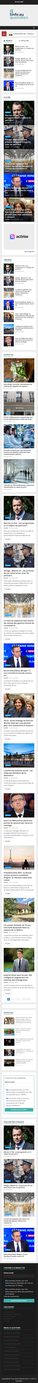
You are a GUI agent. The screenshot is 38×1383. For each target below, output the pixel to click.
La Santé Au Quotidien (12, 1333)
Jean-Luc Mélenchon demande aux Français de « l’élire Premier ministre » (24, 1040)
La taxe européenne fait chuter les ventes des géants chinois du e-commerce (18, 166)
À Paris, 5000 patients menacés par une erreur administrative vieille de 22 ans (19, 403)
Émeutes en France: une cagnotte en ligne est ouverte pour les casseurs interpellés (24, 1061)
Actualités (8, 380)
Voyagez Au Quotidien (12, 1366)
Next (28, 999)
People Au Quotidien (11, 1340)
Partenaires (8, 1319)
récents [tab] (8, 41)
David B (7, 122)
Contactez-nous (9, 1312)
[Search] (33, 28)
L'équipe (7, 1321)
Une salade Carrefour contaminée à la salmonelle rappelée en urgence (19, 370)
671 (24, 999)
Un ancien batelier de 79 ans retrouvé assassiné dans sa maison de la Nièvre (19, 910)
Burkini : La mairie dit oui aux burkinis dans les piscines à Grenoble (23, 1030)
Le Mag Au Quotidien (11, 1351)
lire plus (7, 539)
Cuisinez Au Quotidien (12, 1369)
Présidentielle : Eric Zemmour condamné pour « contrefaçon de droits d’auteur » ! (24, 1050)
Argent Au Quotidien (11, 1355)
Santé (7, 413)
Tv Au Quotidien (10, 1347)
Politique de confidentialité (13, 1314)
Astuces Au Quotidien (12, 1337)
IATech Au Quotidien (11, 1362)
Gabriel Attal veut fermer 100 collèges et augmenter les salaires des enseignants (19, 960)
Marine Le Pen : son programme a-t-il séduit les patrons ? (18, 117)
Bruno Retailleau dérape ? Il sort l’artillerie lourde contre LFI (19, 190)
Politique (8, 112)
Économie (8, 160)
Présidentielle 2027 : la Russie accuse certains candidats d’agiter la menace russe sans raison (19, 858)
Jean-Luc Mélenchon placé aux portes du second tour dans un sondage (9, 341)
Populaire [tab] (24, 41)
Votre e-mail (9, 1082)
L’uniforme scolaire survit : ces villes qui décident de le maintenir (9, 329)
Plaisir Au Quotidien (11, 1358)
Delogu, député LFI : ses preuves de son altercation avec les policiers (18, 142)
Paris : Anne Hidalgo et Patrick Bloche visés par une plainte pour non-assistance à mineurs (18, 213)
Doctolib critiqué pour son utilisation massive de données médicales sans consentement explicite (19, 436)
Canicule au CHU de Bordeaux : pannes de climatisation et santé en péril (19, 471)
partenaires (16, 1105)
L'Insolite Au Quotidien (12, 1344)
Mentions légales (10, 1316)
